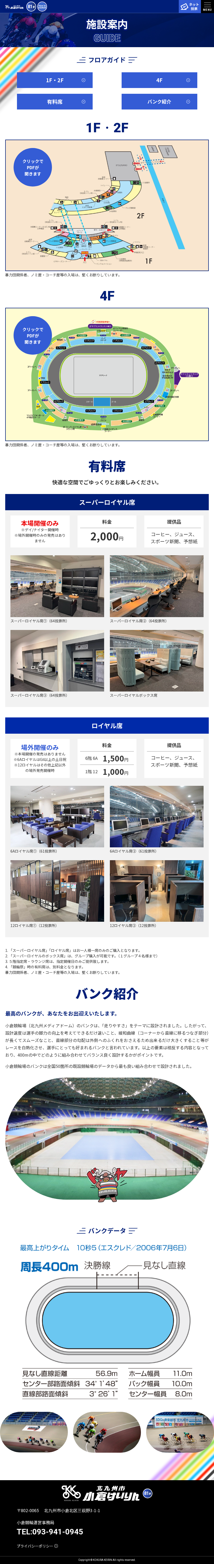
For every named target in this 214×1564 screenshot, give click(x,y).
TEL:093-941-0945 (50, 1532)
